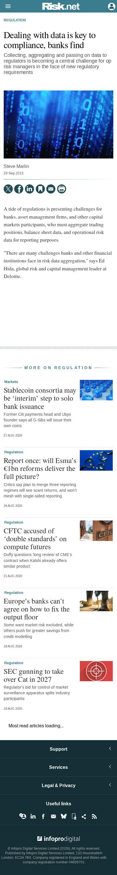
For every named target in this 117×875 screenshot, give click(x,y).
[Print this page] (61, 188)
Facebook (43, 816)
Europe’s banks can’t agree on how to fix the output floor (37, 609)
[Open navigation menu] (5, 6)
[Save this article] (40, 188)
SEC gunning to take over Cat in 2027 (34, 675)
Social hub (84, 816)
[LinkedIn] (29, 188)
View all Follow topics (22, 816)
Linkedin (33, 816)
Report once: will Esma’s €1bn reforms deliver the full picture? (40, 468)
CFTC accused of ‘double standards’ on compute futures (35, 538)
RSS (94, 816)
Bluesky (63, 816)
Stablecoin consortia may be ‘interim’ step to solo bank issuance (40, 398)
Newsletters (53, 816)
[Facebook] (18, 188)
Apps (73, 816)
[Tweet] (8, 188)
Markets (11, 381)
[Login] (111, 6)
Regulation (15, 20)
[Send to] (50, 188)
